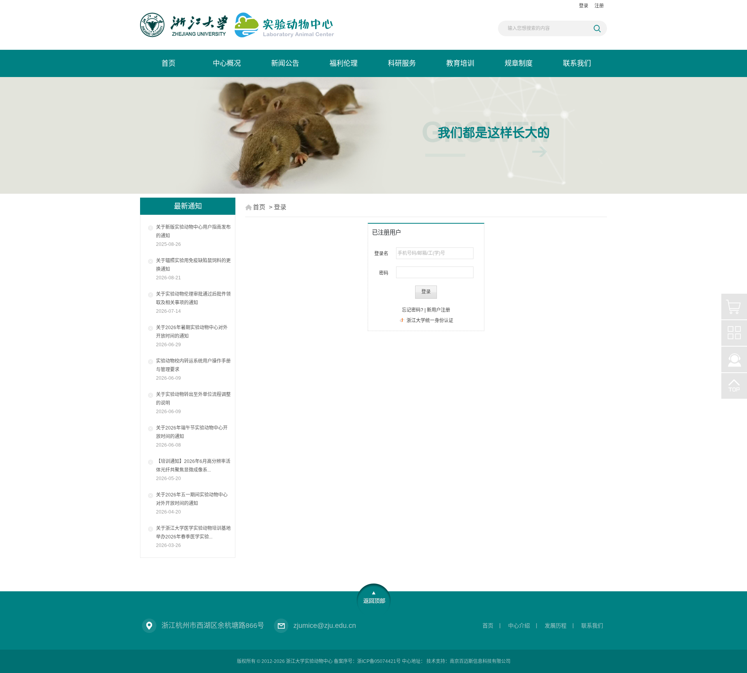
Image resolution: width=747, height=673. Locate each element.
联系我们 (577, 63)
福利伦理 (344, 63)
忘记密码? (412, 310)
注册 (599, 6)
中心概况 (227, 63)
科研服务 (402, 63)
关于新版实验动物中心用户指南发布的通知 (193, 235)
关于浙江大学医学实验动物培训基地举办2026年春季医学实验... (193, 537)
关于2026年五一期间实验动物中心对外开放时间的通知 (192, 503)
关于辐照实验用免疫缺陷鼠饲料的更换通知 (193, 269)
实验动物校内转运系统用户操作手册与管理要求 (193, 369)
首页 (168, 63)
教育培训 (460, 63)
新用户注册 (438, 310)
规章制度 (519, 63)
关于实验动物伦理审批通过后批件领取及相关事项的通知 (193, 302)
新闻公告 (285, 63)
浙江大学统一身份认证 (429, 320)
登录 (583, 6)
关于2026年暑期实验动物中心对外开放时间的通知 (192, 336)
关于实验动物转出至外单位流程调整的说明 (193, 403)
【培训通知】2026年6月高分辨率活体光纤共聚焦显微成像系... (193, 470)
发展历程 (555, 625)
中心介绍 (519, 625)
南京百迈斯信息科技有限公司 (480, 661)
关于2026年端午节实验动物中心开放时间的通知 (192, 436)
